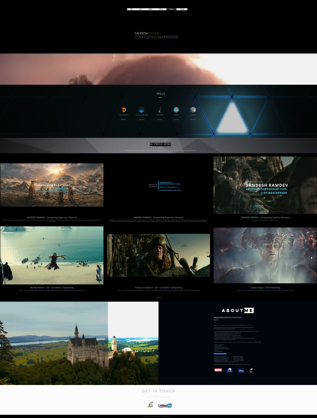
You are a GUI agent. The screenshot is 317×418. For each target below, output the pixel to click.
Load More (158, 297)
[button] (123, 119)
